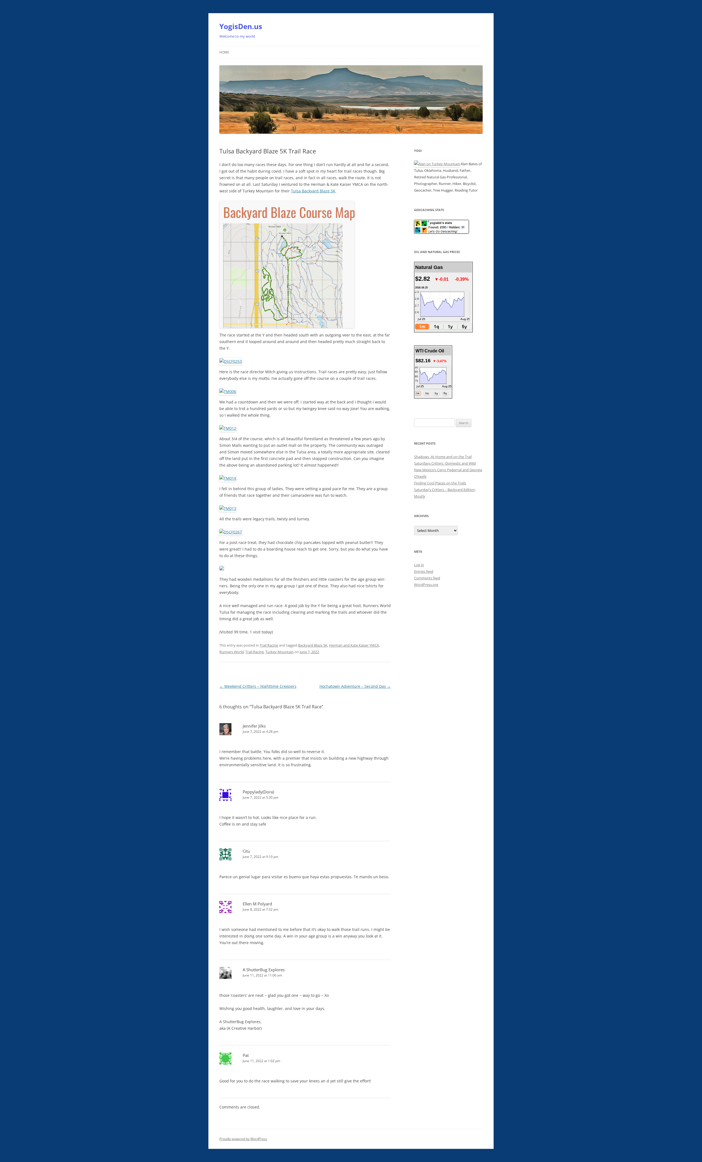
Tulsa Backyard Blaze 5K (313, 190)
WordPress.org (426, 584)
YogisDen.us (240, 26)
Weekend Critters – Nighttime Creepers (257, 686)
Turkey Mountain (279, 651)
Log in (419, 564)
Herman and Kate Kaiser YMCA (354, 645)
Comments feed (427, 578)
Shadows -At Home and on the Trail (443, 456)
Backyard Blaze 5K (312, 645)
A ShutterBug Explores (264, 969)
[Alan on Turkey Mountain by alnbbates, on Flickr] (437, 163)
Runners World (231, 651)
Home (224, 52)
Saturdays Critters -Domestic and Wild (445, 463)
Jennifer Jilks (254, 726)
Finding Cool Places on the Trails (440, 483)
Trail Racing (269, 645)
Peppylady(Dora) (258, 792)
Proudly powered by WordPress (243, 1138)
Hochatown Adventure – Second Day (355, 686)
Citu (246, 851)
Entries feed (423, 571)
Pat (246, 1055)
